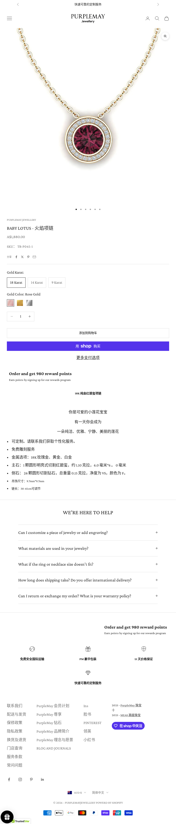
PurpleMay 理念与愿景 (54, 740)
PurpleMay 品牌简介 (52, 731)
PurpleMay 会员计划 (52, 706)
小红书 (89, 740)
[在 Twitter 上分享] (22, 257)
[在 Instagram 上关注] (20, 779)
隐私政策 (14, 731)
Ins (85, 706)
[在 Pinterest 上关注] (31, 779)
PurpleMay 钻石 (49, 723)
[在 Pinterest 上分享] (28, 257)
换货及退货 (16, 740)
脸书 (87, 714)
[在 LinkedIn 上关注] (42, 779)
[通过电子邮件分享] (34, 257)
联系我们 (14, 706)
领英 (87, 731)
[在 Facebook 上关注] (9, 779)
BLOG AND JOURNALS (53, 748)
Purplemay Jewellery (21, 219)
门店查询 (14, 748)
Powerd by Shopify (109, 802)
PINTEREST (92, 723)
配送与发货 (16, 714)
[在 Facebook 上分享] (16, 257)
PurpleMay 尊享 (49, 714)
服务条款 (14, 757)
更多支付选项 (88, 358)
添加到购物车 (88, 333)
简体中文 (98, 792)
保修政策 (14, 723)
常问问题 (14, 765)
